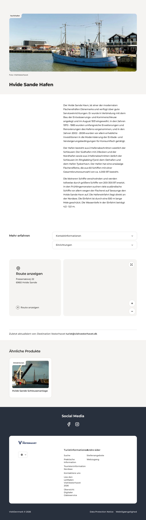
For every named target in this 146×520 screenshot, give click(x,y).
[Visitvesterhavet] (27, 442)
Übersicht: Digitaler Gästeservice (70, 492)
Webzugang (93, 459)
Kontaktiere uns (72, 473)
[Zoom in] (132, 303)
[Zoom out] (132, 311)
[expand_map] (131, 264)
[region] (100, 287)
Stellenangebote (95, 455)
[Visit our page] (68, 424)
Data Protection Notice (101, 511)
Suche (67, 455)
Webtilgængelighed (126, 511)
